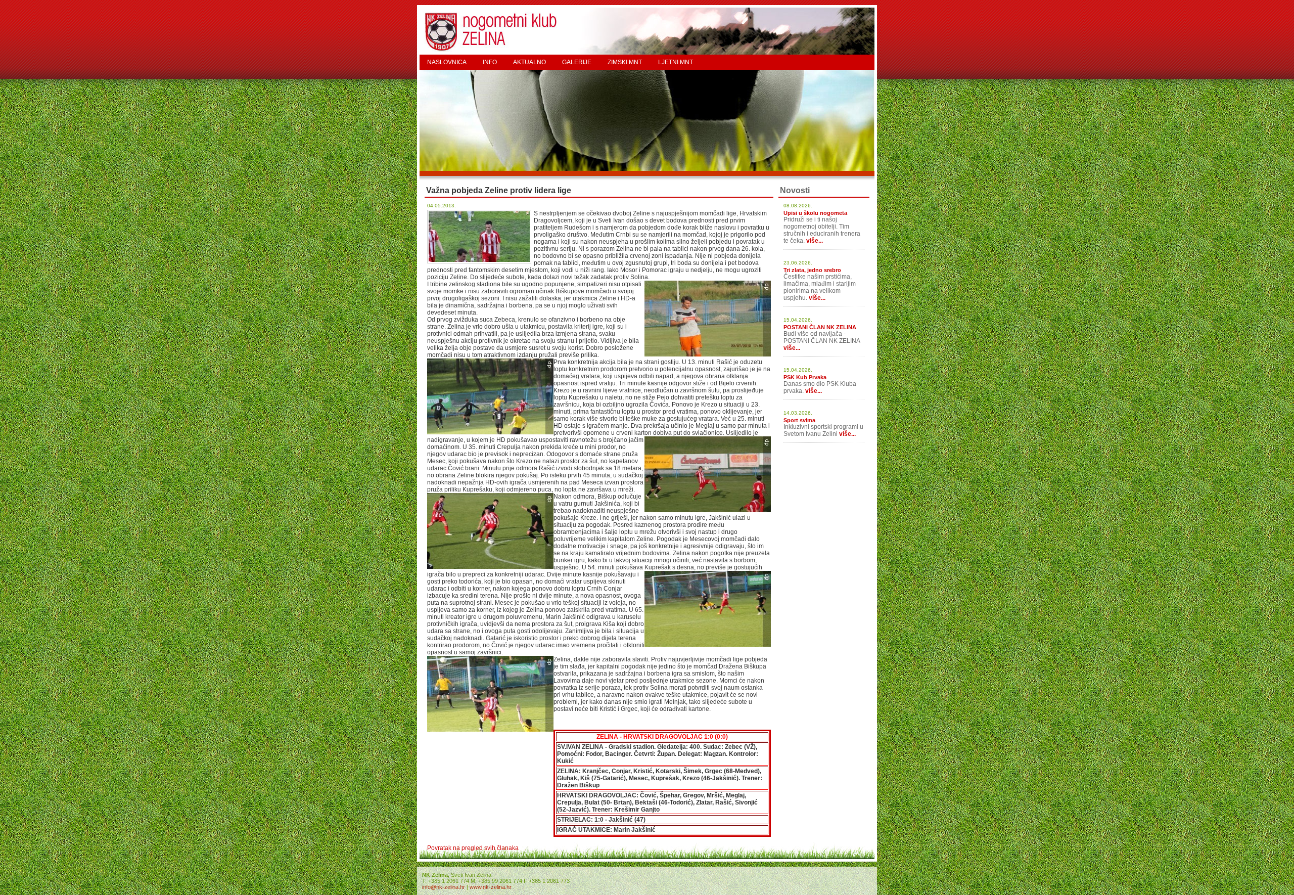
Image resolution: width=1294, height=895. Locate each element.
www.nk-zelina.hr (491, 887)
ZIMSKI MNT (625, 62)
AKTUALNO (529, 62)
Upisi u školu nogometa (815, 213)
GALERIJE (576, 62)
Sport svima (799, 420)
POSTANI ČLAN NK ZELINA (819, 327)
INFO (490, 62)
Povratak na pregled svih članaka (473, 848)
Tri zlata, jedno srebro (812, 270)
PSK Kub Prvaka (804, 377)
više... (814, 240)
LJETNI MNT (675, 62)
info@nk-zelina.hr (443, 887)
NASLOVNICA (447, 62)
